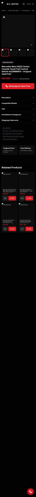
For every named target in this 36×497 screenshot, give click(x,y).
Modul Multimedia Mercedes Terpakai (13, 136)
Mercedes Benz (13, 10)
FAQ (3, 109)
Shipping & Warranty (10, 120)
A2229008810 (6, 128)
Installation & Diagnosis (11, 114)
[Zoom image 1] (18, 31)
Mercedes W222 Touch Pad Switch (12, 134)
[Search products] (24, 4)
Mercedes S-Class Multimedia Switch (13, 131)
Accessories (26, 10)
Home (4, 10)
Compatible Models (9, 103)
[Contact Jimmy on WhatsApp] (31, 492)
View (5, 198)
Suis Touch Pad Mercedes (10, 139)
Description (6, 97)
